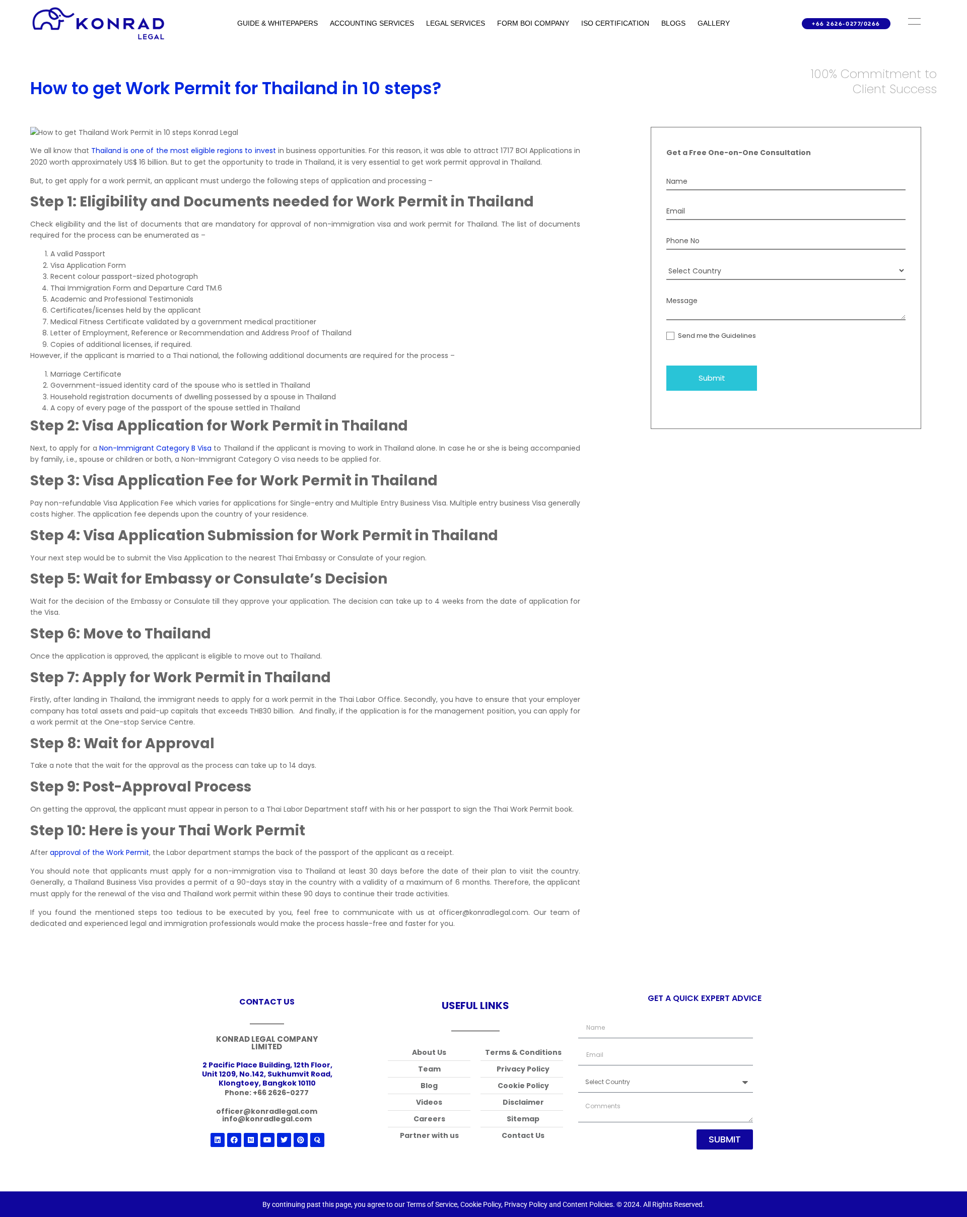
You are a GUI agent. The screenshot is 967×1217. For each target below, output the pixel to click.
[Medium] (251, 1140)
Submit (712, 378)
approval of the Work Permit (99, 852)
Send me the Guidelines (716, 336)
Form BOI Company (533, 23)
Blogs (673, 23)
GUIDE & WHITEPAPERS (277, 23)
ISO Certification (615, 23)
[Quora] (317, 1140)
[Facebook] (234, 1140)
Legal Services (455, 23)
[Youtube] (267, 1140)
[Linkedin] (218, 1140)
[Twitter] (284, 1140)
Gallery (714, 23)
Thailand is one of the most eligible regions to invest (183, 151)
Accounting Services (372, 23)
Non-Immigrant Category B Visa (155, 448)
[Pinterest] (301, 1140)
